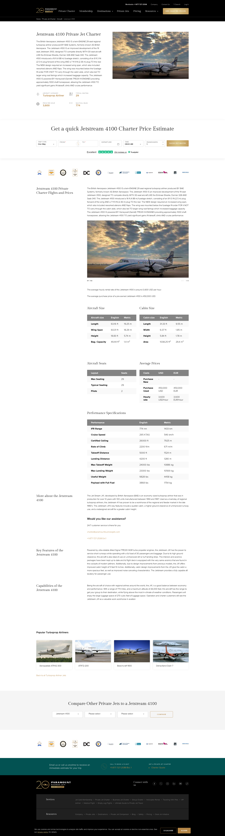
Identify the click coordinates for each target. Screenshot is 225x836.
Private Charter (66, 11)
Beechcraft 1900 (124, 666)
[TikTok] (187, 783)
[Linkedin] (174, 783)
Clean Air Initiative (162, 814)
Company (154, 4)
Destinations (104, 11)
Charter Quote (158, 767)
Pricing (137, 11)
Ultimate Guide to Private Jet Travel (129, 803)
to (84, 142)
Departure (106, 142)
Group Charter (137, 800)
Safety (141, 814)
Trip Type (42, 142)
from (63, 142)
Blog (134, 814)
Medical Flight (89, 803)
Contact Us (166, 4)
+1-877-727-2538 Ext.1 (96, 538)
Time (127, 142)
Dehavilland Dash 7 (164, 666)
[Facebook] (154, 783)
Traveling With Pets (170, 800)
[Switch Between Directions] (78, 144)
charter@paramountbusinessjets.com (103, 532)
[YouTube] (180, 783)
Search (177, 4)
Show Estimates (177, 143)
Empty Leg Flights (105, 803)
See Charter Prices (175, 11)
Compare (161, 714)
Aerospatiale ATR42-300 (50, 666)
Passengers (152, 142)
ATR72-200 (83, 666)
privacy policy (43, 832)
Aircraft (59, 19)
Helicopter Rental (153, 800)
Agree (184, 830)
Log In (186, 4)
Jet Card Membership (83, 800)
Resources (150, 11)
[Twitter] (161, 783)
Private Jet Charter (49, 19)
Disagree (168, 830)
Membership (86, 11)
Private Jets (123, 11)
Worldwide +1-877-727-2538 (136, 4)
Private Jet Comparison (120, 814)
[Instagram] (167, 783)
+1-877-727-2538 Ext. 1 (121, 767)
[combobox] (68, 144)
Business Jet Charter (121, 800)
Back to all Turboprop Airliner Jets (51, 675)
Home (38, 19)
